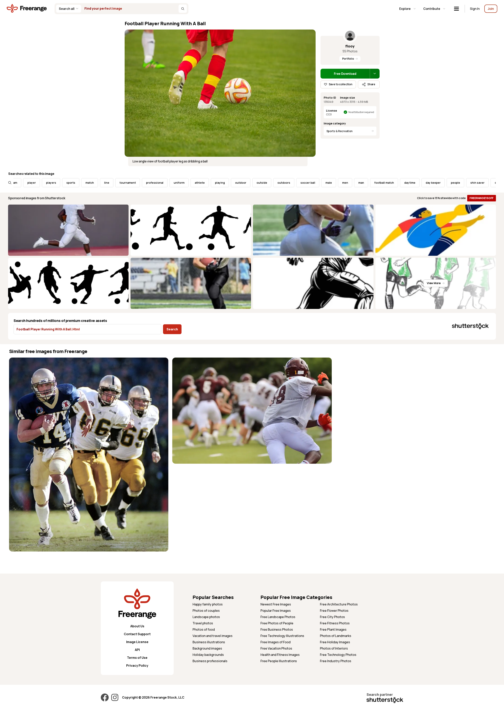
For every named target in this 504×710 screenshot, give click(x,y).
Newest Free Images (275, 604)
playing (190, 182)
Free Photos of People (276, 623)
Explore (405, 8)
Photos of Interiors (334, 648)
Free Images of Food (275, 642)
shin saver (447, 182)
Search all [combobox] (66, 8)
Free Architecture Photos (339, 604)
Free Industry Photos (335, 661)
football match (354, 182)
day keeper (403, 182)
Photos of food (204, 629)
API (137, 650)
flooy (350, 46)
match (59, 182)
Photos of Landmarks (335, 636)
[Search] (183, 9)
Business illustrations (209, 642)
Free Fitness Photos (335, 623)
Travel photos (203, 623)
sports (40, 182)
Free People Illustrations (278, 661)
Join (491, 8)
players (21, 182)
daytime (379, 182)
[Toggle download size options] (375, 74)
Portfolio (348, 58)
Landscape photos (206, 617)
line (76, 182)
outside (231, 182)
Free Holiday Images (335, 642)
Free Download (345, 73)
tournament (97, 182)
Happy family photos (208, 604)
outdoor (210, 182)
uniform (149, 182)
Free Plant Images (333, 629)
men (315, 182)
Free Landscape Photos (277, 617)
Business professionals (210, 661)
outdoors (253, 182)
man (331, 182)
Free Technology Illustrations (282, 636)
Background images (207, 648)
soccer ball (277, 182)
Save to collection (340, 84)
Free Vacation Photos (276, 648)
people (425, 182)
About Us (137, 626)
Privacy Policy (137, 665)
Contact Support (137, 634)
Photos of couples (206, 610)
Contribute (431, 8)
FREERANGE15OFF (482, 198)
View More (433, 283)
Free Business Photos (276, 629)
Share (371, 84)
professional (124, 182)
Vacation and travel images (213, 636)
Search (172, 329)
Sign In (475, 8)
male (298, 182)
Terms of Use (137, 657)
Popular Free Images (275, 610)
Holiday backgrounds (208, 655)
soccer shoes (474, 182)
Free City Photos (332, 617)
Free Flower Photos (334, 610)
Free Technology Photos (338, 655)
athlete (170, 182)
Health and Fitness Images (280, 655)
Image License (137, 642)
